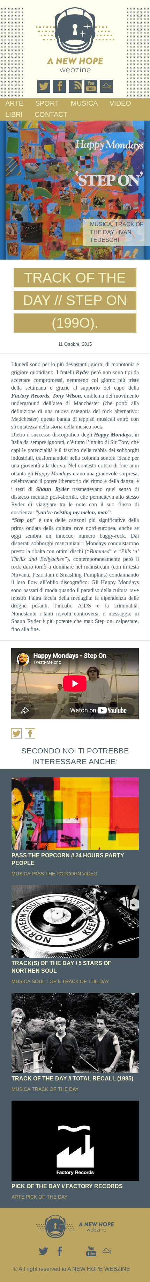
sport (47, 103)
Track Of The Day (85, 981)
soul (38, 981)
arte (14, 103)
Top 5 (53, 981)
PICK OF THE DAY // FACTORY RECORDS (67, 1186)
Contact (51, 114)
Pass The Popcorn (56, 873)
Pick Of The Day (46, 1197)
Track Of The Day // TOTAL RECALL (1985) (72, 1078)
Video (120, 103)
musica (84, 103)
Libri (14, 114)
